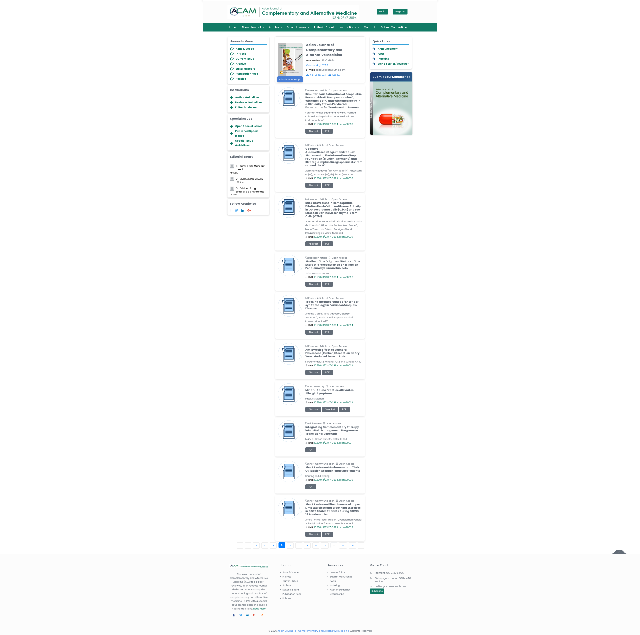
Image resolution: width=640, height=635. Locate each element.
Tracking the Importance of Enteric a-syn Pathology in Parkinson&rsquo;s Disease (332, 305)
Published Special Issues (247, 133)
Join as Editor (337, 572)
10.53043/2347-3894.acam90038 (330, 124)
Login (382, 11)
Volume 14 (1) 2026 (317, 65)
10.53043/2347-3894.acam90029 (330, 527)
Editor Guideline (245, 107)
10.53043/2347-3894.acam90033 (330, 365)
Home (232, 27)
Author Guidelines (247, 97)
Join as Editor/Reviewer (393, 64)
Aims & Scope (245, 48)
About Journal (251, 27)
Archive (241, 64)
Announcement (388, 48)
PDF (327, 131)
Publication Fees (247, 74)
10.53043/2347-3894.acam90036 (330, 178)
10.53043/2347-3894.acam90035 (330, 236)
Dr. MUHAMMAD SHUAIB (249, 176)
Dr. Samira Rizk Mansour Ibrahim (247, 165)
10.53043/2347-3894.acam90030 (330, 480)
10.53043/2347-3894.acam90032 (330, 402)
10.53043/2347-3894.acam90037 (330, 277)
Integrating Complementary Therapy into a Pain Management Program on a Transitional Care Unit (332, 431)
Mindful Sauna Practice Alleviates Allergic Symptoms (329, 391)
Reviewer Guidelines (248, 102)
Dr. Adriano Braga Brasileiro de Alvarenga (247, 188)
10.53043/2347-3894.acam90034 (330, 325)
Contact (369, 27)
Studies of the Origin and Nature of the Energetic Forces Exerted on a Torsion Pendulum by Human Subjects (332, 265)
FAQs (381, 54)
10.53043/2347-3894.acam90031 (330, 442)
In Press (241, 54)
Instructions (348, 27)
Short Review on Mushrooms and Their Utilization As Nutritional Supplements (332, 469)
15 (352, 545)
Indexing (383, 58)
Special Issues (296, 27)
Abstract (313, 131)
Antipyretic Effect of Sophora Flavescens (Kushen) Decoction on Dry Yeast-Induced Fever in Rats (332, 353)
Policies (241, 78)
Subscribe (377, 591)
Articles (274, 27)
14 (343, 545)
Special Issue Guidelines (244, 143)
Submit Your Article (394, 27)
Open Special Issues (248, 126)
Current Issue (245, 58)
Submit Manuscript (290, 79)
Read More (259, 608)
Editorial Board (324, 27)
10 (325, 545)
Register (400, 11)
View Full (330, 409)
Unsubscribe (337, 594)
